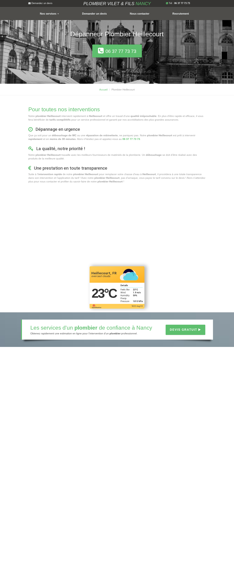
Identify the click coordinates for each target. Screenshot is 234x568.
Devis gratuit (184, 329)
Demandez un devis (41, 3)
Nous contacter (139, 13)
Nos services (48, 13)
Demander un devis (94, 13)
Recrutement (180, 13)
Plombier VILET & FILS (117, 3)
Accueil (103, 89)
